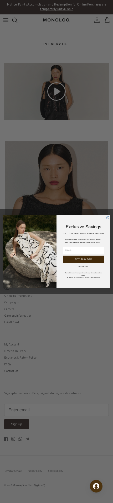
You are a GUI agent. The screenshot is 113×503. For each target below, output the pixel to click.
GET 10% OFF (83, 259)
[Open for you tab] (96, 486)
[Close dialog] (107, 217)
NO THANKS (83, 267)
